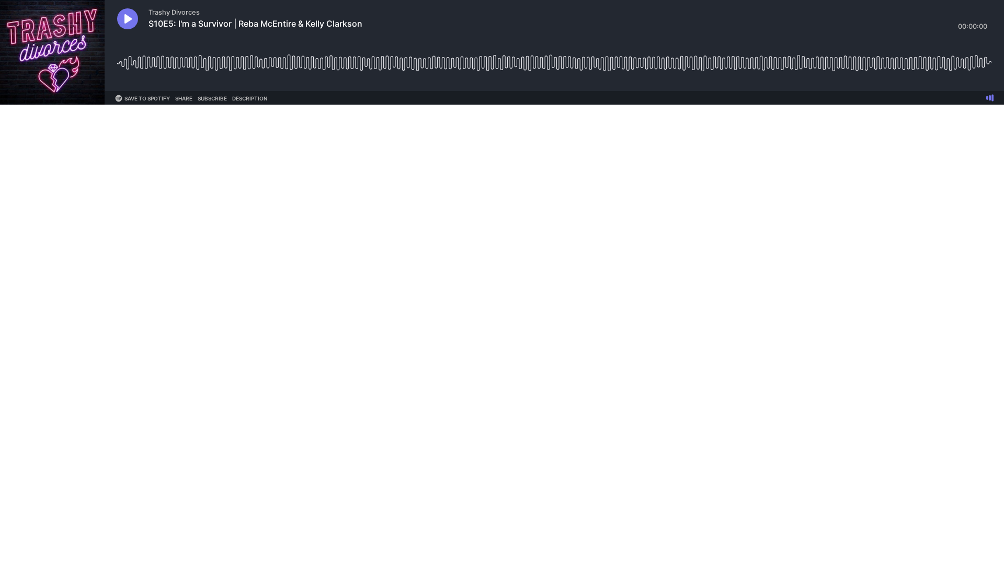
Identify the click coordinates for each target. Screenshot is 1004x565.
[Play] (127, 18)
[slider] (554, 59)
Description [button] (249, 98)
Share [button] (183, 98)
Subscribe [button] (212, 98)
